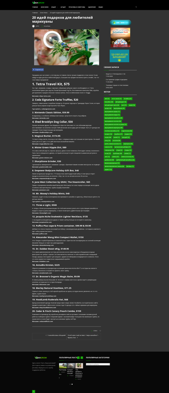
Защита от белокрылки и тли (115, 74)
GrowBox (127, 98)
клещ (107, 140)
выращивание (119, 108)
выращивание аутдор (112, 111)
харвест (108, 169)
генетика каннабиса (112, 131)
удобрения (109, 160)
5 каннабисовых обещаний (56, 335)
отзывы (128, 150)
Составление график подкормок (116, 79)
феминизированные (112, 163)
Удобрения (92, 7)
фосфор (130, 166)
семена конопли (127, 156)
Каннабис (109, 102)
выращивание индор (112, 115)
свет (107, 156)
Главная (35, 7)
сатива (127, 153)
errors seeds (116, 98)
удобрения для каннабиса (125, 160)
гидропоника (127, 131)
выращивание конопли (113, 121)
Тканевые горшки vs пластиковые (117, 85)
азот (124, 105)
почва (108, 153)
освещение (109, 150)
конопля (116, 140)
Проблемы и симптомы (77, 7)
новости (108, 147)
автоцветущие (121, 102)
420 (107, 98)
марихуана (128, 144)
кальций (125, 137)
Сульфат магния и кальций (70, 371)
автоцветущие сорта (112, 105)
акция (132, 105)
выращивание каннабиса (113, 118)
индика (128, 134)
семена (115, 156)
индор (108, 137)
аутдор (108, 108)
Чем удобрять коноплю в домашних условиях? (78, 373)
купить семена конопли (113, 144)
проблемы (117, 153)
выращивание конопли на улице (115, 124)
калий (117, 137)
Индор (53, 7)
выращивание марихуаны (113, 127)
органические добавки (122, 147)
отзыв (119, 150)
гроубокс (118, 134)
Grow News (44, 7)
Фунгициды (62, 370)
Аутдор (63, 7)
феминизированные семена (114, 166)
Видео (101, 7)
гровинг (108, 134)
